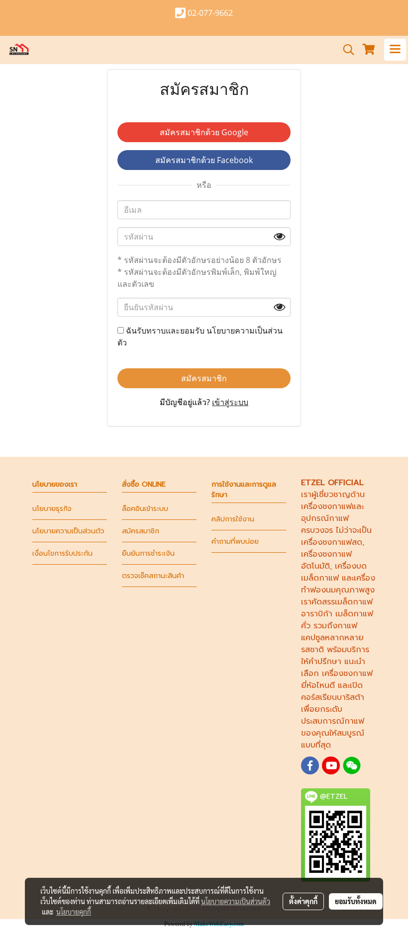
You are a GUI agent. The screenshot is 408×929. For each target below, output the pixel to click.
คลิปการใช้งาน (232, 519)
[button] (345, 49)
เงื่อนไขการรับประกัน (62, 553)
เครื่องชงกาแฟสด (331, 542)
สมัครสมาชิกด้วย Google (204, 132)
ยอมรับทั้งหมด (356, 901)
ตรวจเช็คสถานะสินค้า (153, 576)
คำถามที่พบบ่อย (235, 541)
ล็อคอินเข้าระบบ (145, 509)
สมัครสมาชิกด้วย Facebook (204, 160)
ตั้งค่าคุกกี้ (303, 901)
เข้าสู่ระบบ (230, 402)
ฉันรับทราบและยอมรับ (200, 336)
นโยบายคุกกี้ (73, 911)
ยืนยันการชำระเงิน (148, 553)
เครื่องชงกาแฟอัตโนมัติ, (326, 560)
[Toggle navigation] (395, 50)
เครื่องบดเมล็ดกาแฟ (334, 572)
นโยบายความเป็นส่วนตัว (68, 531)
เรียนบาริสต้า (342, 697)
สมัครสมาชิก (204, 378)
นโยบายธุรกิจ (52, 509)
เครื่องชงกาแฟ (326, 506)
